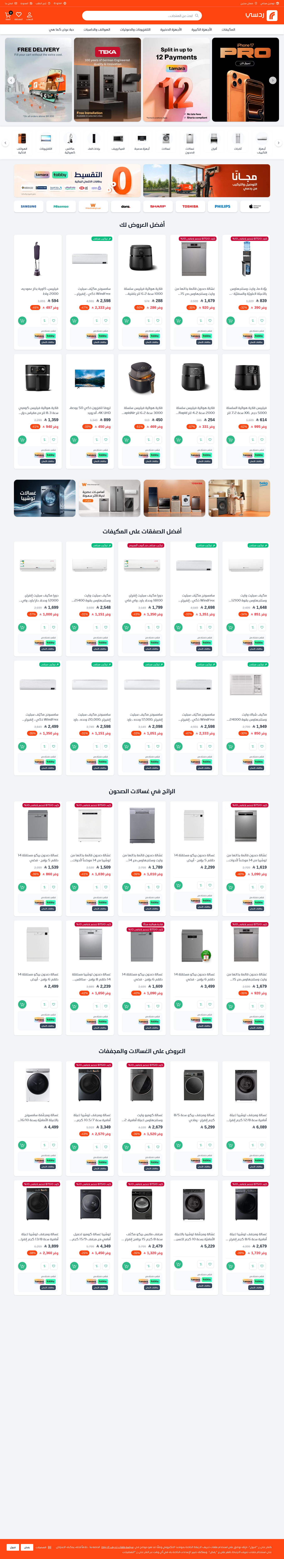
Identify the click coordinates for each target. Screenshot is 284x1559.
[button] (43, 1547)
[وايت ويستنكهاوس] (109, 498)
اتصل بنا (9, 3)
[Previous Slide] (273, 80)
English (58, 3)
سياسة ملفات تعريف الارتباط (117, 1546)
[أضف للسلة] (230, 320)
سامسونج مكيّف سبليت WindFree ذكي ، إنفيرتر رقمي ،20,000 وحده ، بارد (196, 600)
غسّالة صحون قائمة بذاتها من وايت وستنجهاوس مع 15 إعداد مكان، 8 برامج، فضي (195, 293)
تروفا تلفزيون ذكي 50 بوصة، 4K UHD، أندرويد (90, 410)
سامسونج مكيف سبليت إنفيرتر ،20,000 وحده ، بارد (92, 717)
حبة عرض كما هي (61, 29)
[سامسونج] (61, 206)
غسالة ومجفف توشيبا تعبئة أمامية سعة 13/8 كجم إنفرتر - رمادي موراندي (38, 1239)
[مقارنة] (253, 320)
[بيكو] (29, 206)
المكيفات (228, 29)
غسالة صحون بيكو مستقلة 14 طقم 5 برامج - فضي (38, 858)
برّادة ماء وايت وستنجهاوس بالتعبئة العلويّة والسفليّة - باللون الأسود (248, 293)
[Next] (5, 143)
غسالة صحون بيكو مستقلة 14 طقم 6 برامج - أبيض (38, 977)
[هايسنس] (94, 206)
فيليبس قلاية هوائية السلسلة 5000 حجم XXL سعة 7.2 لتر (246, 410)
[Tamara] (176, 80)
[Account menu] (29, 14)
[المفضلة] (18, 14)
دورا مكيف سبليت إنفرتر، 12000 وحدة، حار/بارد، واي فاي (40, 600)
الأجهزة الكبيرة (202, 29)
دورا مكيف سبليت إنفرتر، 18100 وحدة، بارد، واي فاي (144, 598)
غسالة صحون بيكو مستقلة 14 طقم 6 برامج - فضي (194, 977)
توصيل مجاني (267, 3)
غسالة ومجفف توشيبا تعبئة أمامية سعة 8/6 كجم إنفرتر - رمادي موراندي (247, 1239)
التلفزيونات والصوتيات (135, 29)
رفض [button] (27, 1547)
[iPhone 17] (245, 80)
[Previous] (278, 143)
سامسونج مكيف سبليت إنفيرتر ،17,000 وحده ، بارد (145, 717)
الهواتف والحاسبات (97, 29)
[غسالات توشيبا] (44, 498)
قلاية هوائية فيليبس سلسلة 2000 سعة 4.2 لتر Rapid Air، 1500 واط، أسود (195, 412)
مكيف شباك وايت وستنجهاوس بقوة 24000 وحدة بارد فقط (248, 719)
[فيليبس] (255, 206)
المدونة (24, 3)
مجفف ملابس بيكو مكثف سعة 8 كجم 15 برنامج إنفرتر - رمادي (143, 1239)
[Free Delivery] (38, 80)
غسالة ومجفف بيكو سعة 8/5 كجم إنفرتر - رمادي (194, 1117)
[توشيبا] (223, 206)
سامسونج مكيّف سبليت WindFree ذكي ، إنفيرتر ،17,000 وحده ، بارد (94, 293)
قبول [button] (13, 1547)
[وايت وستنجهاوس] (126, 206)
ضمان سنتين (247, 3)
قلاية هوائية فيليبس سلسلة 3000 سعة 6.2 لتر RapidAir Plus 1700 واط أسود (142, 412)
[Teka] (107, 80)
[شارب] (190, 206)
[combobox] (142, 15)
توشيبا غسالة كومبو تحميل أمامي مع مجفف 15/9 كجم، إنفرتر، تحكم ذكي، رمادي (91, 1239)
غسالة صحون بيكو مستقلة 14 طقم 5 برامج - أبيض (194, 858)
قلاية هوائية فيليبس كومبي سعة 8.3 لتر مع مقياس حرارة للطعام (38, 412)
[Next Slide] (11, 80)
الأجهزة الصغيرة (171, 29)
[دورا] (158, 206)
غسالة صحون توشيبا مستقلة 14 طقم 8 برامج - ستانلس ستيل (91, 979)
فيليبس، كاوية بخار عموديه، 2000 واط (39, 291)
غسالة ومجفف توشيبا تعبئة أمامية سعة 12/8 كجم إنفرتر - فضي (246, 1120)
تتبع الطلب (41, 3)
